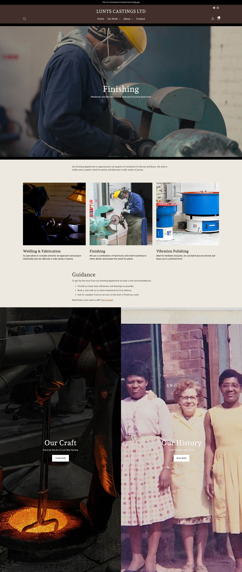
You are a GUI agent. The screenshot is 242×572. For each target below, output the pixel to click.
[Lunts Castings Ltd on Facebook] (214, 8)
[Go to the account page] (211, 19)
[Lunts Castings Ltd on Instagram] (218, 8)
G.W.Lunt (136, 2)
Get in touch (107, 300)
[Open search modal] (24, 19)
